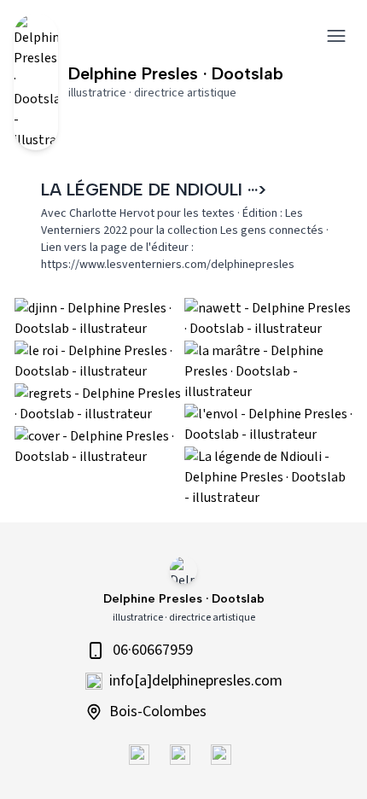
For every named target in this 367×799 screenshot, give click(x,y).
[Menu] (336, 36)
